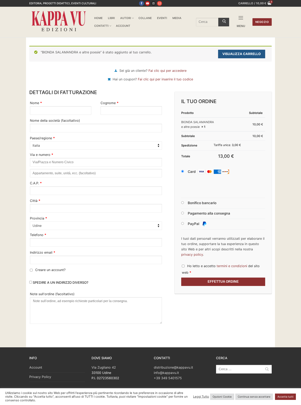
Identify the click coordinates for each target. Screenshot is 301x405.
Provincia (38, 218)
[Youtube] (147, 3)
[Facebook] (141, 3)
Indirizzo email (42, 252)
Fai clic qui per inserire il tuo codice (165, 79)
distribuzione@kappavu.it (173, 367)
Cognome (110, 103)
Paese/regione (42, 138)
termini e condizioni (232, 266)
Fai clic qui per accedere (167, 71)
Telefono (38, 235)
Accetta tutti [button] (285, 396)
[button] (212, 172)
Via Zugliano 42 (104, 367)
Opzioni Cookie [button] (222, 396)
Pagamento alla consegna (209, 213)
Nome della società (55, 120)
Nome (36, 103)
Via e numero (41, 155)
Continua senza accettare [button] (254, 396)
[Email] (159, 3)
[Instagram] (153, 3)
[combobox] (96, 145)
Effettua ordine (223, 281)
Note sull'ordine (52, 294)
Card (192, 172)
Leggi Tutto (201, 396)
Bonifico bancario (202, 203)
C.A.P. (36, 183)
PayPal (194, 224)
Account (35, 367)
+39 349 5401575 (168, 378)
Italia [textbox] (36, 145)
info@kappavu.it (166, 373)
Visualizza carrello (241, 54)
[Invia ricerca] (223, 22)
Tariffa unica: (227, 145)
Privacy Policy (40, 377)
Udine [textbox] (37, 226)
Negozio (262, 22)
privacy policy (192, 254)
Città (35, 201)
